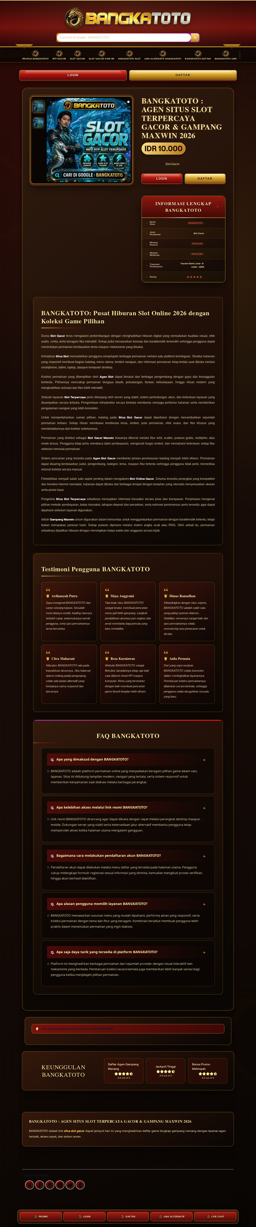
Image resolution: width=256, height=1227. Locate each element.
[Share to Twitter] (29, 1184)
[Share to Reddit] (69, 1184)
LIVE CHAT (217, 1216)
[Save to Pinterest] (59, 1184)
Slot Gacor (172, 164)
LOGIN (73, 75)
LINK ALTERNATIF (174, 1216)
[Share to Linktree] (49, 1184)
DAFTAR (183, 75)
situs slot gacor (74, 1130)
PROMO (43, 1216)
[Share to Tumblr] (80, 1184)
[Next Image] (128, 140)
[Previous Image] (50, 140)
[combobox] (124, 38)
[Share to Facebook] (39, 1184)
